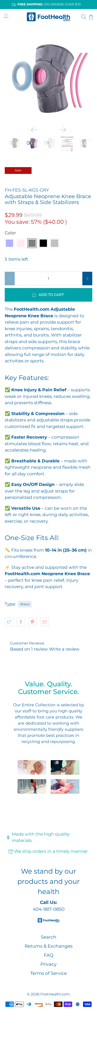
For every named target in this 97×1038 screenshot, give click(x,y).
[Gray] (32, 243)
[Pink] (20, 243)
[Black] (43, 243)
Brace (24, 604)
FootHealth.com (55, 994)
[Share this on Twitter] (9, 622)
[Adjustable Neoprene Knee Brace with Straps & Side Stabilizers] (48, 78)
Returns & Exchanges (49, 946)
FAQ (48, 955)
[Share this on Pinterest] (32, 622)
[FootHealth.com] (48, 16)
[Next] (62, 129)
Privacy (48, 964)
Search (48, 937)
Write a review (64, 649)
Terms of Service (48, 973)
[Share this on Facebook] (20, 622)
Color (10, 232)
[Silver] (54, 243)
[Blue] (9, 243)
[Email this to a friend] (44, 622)
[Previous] (34, 129)
